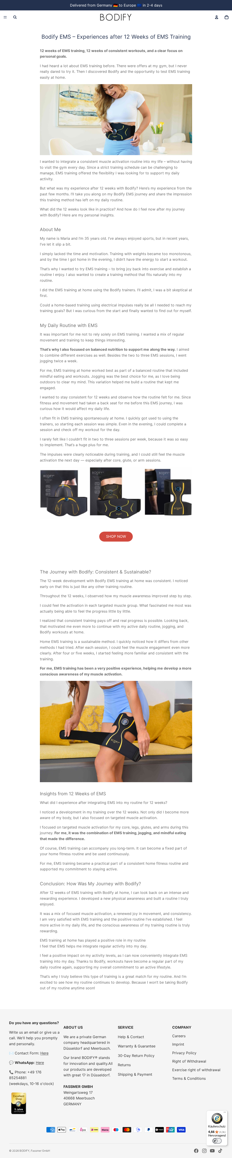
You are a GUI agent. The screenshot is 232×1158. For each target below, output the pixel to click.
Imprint (178, 1044)
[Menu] (5, 17)
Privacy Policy (184, 1053)
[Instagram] (204, 1150)
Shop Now (116, 536)
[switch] (217, 1141)
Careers (179, 1036)
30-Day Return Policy (136, 1055)
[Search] (15, 17)
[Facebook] (196, 1150)
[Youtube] (212, 1150)
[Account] (217, 17)
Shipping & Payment (135, 1074)
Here (44, 1053)
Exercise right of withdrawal (196, 1070)
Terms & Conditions (189, 1078)
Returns (124, 1065)
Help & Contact (131, 1037)
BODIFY (24, 1150)
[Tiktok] (220, 1150)
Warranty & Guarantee (136, 1046)
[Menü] (224, 1113)
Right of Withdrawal (189, 1061)
